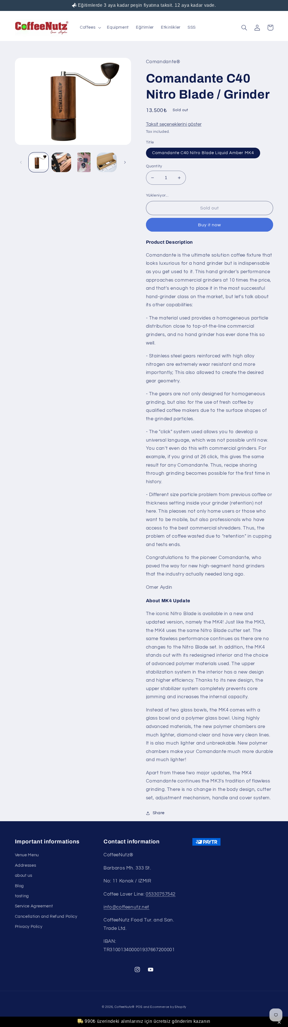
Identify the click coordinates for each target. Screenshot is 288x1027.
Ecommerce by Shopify (168, 1006)
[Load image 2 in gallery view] (61, 162)
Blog (19, 886)
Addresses (25, 865)
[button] (280, 1022)
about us (23, 875)
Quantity (154, 166)
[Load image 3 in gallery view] (84, 162)
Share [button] (159, 813)
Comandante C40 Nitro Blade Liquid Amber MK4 (203, 153)
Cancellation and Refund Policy (46, 916)
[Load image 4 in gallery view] (106, 162)
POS (139, 1006)
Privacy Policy (28, 927)
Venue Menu (27, 855)
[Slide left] (21, 162)
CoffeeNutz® (124, 1006)
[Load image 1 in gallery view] (38, 162)
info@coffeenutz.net (126, 907)
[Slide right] (125, 162)
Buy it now (209, 225)
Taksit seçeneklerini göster (174, 124)
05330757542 (161, 894)
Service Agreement (34, 906)
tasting (22, 896)
